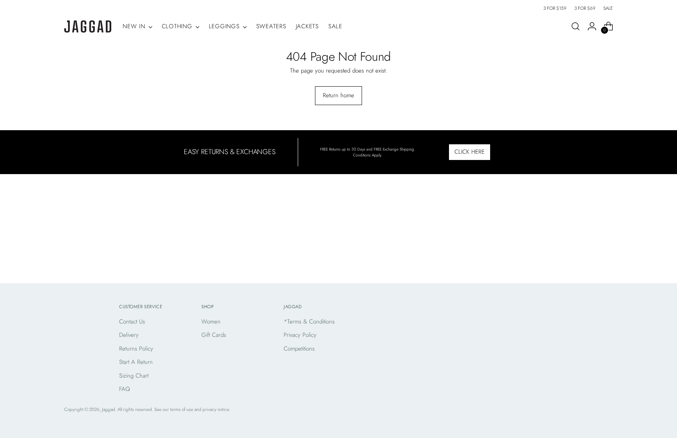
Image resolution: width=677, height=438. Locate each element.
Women (211, 321)
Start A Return (136, 362)
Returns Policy (136, 348)
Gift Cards (213, 335)
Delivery (129, 335)
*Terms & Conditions (309, 321)
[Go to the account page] (592, 26)
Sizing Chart (133, 375)
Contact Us (132, 321)
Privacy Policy (300, 335)
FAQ (124, 389)
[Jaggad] (87, 26)
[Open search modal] (575, 26)
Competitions (299, 348)
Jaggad (108, 409)
